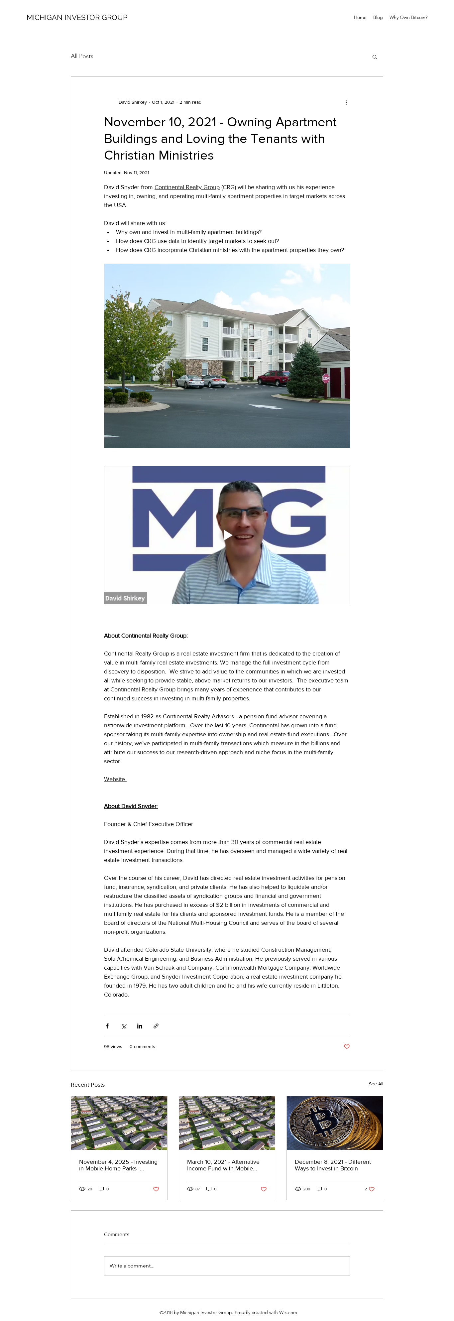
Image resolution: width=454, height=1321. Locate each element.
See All (376, 1083)
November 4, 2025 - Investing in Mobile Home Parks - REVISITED (118, 1165)
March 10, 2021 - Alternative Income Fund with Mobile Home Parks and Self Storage (225, 1165)
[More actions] (346, 102)
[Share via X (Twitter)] (123, 1026)
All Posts (82, 56)
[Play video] (227, 535)
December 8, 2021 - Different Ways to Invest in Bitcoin (333, 1165)
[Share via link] (156, 1026)
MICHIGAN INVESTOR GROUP (77, 17)
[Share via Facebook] (107, 1026)
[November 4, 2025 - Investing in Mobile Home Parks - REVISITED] (119, 1123)
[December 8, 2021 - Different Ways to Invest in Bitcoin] (335, 1123)
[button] (375, 56)
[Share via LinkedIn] (140, 1026)
